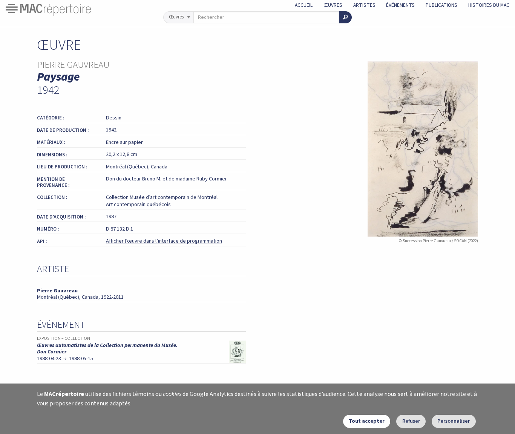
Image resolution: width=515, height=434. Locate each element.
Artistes (364, 5)
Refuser (411, 421)
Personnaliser (453, 421)
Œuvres (332, 5)
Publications (441, 5)
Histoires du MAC (488, 5)
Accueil (304, 5)
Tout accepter (367, 421)
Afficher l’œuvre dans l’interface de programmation (164, 241)
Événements (400, 5)
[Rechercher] (345, 17)
